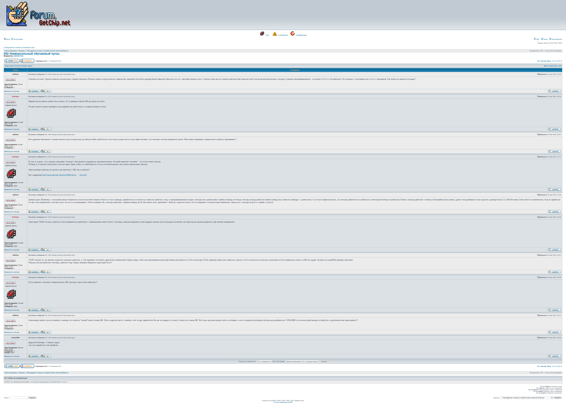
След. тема (557, 66)
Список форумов (10, 51)
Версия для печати (12, 66)
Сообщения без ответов (13, 47)
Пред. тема (548, 66)
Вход (8, 39)
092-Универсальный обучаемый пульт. (32, 53)
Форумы (22, 51)
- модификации (301, 35)
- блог (267, 35)
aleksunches (18, 56)
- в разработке (282, 35)
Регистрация (18, 39)
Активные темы (29, 47)
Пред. (549, 61)
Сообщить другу (26, 66)
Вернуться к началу (11, 91)
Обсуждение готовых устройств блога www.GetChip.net (47, 51)
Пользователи (556, 39)
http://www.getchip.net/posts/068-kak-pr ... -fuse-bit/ (64, 175)
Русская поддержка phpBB (283, 402)
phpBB (273, 400)
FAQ (537, 39)
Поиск (545, 39)
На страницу (542, 61)
